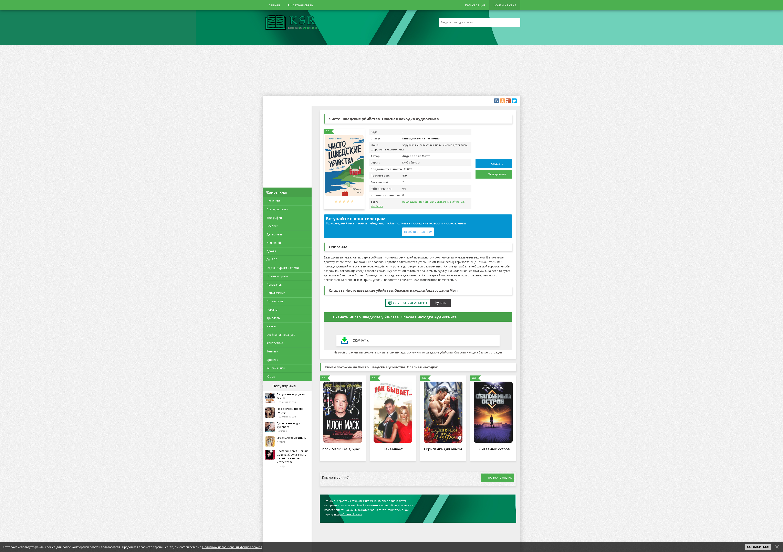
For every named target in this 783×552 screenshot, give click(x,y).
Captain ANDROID (290, 23)
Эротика (272, 360)
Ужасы (271, 326)
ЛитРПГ (272, 259)
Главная (273, 5)
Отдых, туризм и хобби (283, 268)
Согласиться (758, 547)
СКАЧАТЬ (361, 340)
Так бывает (393, 449)
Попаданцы (274, 284)
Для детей (274, 243)
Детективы (274, 234)
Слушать (497, 164)
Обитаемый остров (493, 449)
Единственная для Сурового (289, 425)
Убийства (377, 206)
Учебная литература (281, 335)
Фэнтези (272, 351)
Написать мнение (500, 477)
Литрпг (281, 442)
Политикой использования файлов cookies (232, 547)
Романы (272, 309)
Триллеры (273, 318)
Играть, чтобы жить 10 (291, 437)
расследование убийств (418, 201)
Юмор (271, 376)
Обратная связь (300, 5)
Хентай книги (276, 368)
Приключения (276, 293)
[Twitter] (514, 100)
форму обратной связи (347, 514)
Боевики (272, 226)
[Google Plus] (508, 100)
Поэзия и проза (277, 276)
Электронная (497, 174)
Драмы (271, 251)
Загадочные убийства (449, 201)
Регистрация (475, 5)
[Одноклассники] (502, 100)
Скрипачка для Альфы (443, 449)
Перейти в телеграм (418, 232)
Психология (275, 301)
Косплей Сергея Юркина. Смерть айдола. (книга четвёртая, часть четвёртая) (293, 456)
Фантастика (275, 343)
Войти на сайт (504, 5)
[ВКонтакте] (496, 100)
